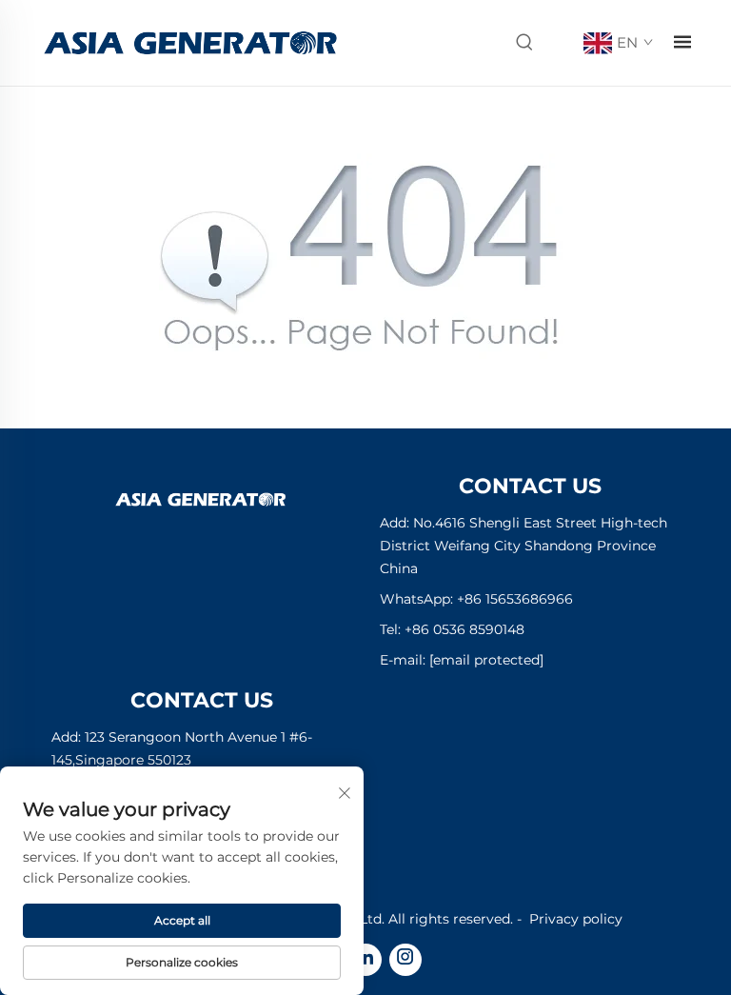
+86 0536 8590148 (464, 629)
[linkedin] (365, 960)
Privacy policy (575, 918)
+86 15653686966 (515, 598)
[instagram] (405, 960)
